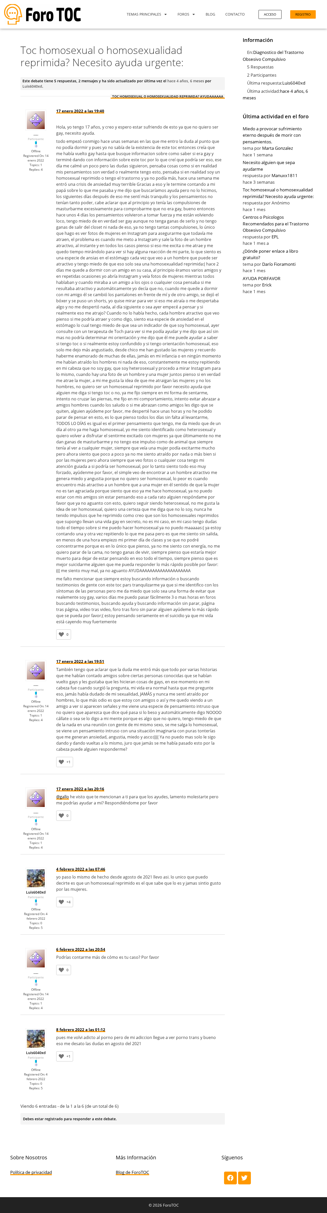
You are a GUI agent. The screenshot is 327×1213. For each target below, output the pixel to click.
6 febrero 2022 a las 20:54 (80, 949)
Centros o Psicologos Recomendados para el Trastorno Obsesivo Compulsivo (276, 223)
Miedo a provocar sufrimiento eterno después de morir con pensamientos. (272, 135)
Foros (183, 14)
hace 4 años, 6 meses (185, 80)
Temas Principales (144, 14)
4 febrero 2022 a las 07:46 (80, 869)
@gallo (62, 797)
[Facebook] (230, 1178)
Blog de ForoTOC (132, 1172)
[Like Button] (61, 634)
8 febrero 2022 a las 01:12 (80, 1029)
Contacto (235, 14)
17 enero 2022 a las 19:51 (80, 661)
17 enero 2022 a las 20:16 (80, 788)
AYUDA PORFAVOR (262, 278)
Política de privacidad (31, 1172)
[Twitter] (244, 1178)
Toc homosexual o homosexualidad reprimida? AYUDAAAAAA (167, 96)
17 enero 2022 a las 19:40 (80, 110)
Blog (210, 14)
